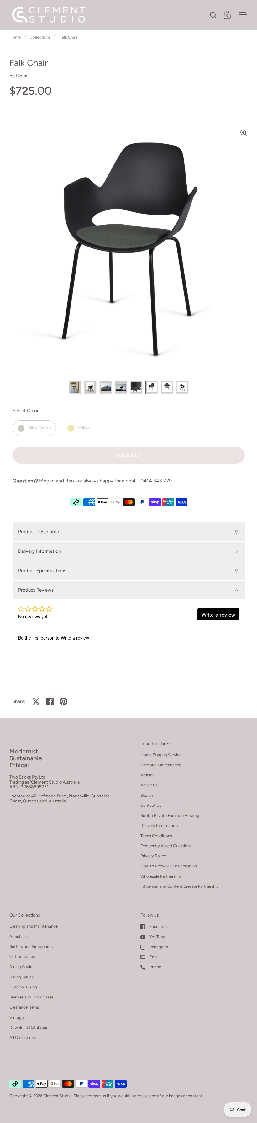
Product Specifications (128, 570)
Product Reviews (128, 590)
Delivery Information (128, 551)
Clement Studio (57, 1096)
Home (15, 37)
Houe (21, 76)
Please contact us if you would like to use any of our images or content (138, 1096)
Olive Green (39, 428)
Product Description (128, 532)
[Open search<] (213, 15)
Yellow (83, 428)
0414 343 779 (156, 481)
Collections (40, 37)
